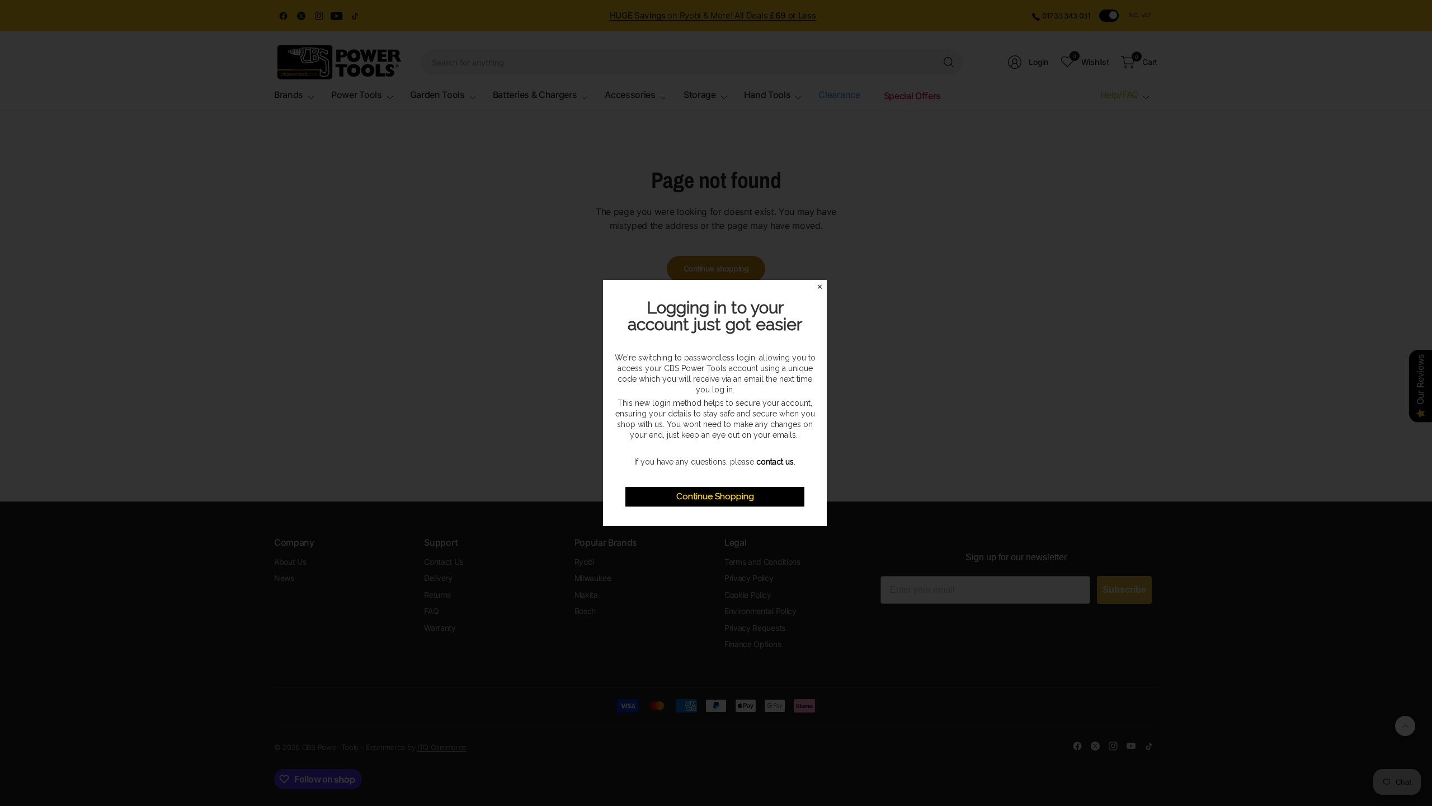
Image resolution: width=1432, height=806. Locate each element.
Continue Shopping (715, 496)
